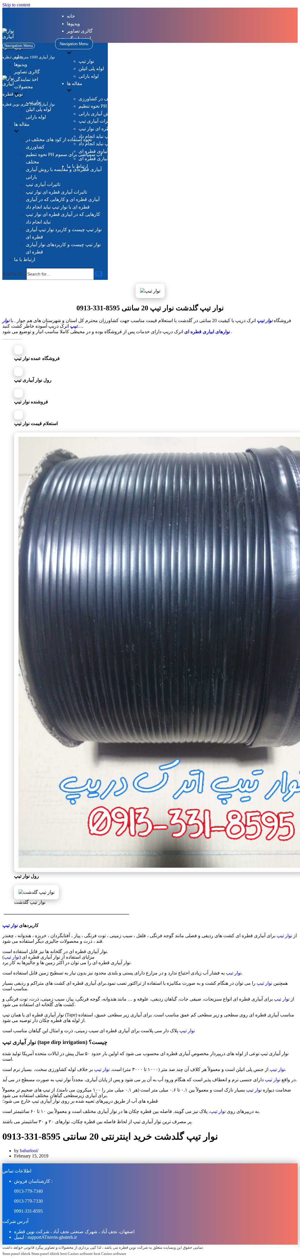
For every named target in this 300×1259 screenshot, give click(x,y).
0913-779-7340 (28, 1191)
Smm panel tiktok (16, 1254)
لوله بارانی (89, 76)
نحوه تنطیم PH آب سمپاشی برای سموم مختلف (124, 106)
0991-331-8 (25, 1211)
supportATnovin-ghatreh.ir (52, 1237)
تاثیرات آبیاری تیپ (96, 121)
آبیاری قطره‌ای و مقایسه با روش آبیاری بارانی (123, 113)
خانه (71, 15)
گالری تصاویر (80, 30)
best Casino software (76, 1254)
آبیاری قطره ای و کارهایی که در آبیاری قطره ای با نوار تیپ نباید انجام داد (148, 136)
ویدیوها (73, 23)
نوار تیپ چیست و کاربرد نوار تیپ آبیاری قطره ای (126, 151)
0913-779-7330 (28, 1201)
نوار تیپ (86, 61)
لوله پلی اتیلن (91, 68)
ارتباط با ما (24, 259)
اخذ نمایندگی (26, 79)
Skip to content (16, 4)
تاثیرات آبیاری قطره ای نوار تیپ (109, 128)
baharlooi (28, 1150)
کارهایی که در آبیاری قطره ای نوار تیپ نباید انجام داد (129, 143)
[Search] (99, 274)
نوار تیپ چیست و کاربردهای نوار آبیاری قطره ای (125, 158)
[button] (99, 273)
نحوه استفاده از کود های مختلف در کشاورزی (122, 98)
